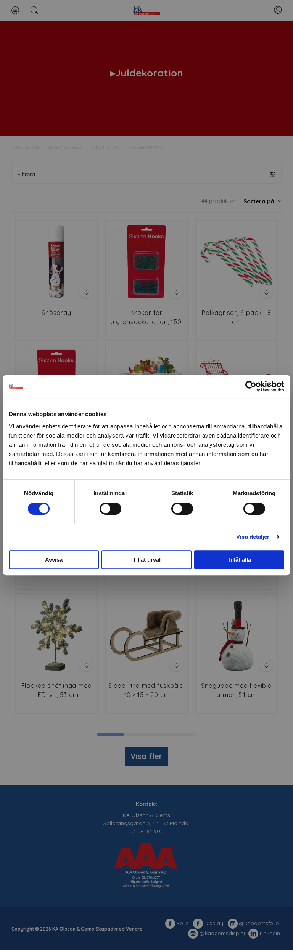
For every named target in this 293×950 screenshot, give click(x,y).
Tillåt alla (239, 559)
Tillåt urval (147, 559)
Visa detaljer (252, 536)
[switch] (110, 509)
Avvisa (54, 559)
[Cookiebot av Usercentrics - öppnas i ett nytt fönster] (250, 386)
